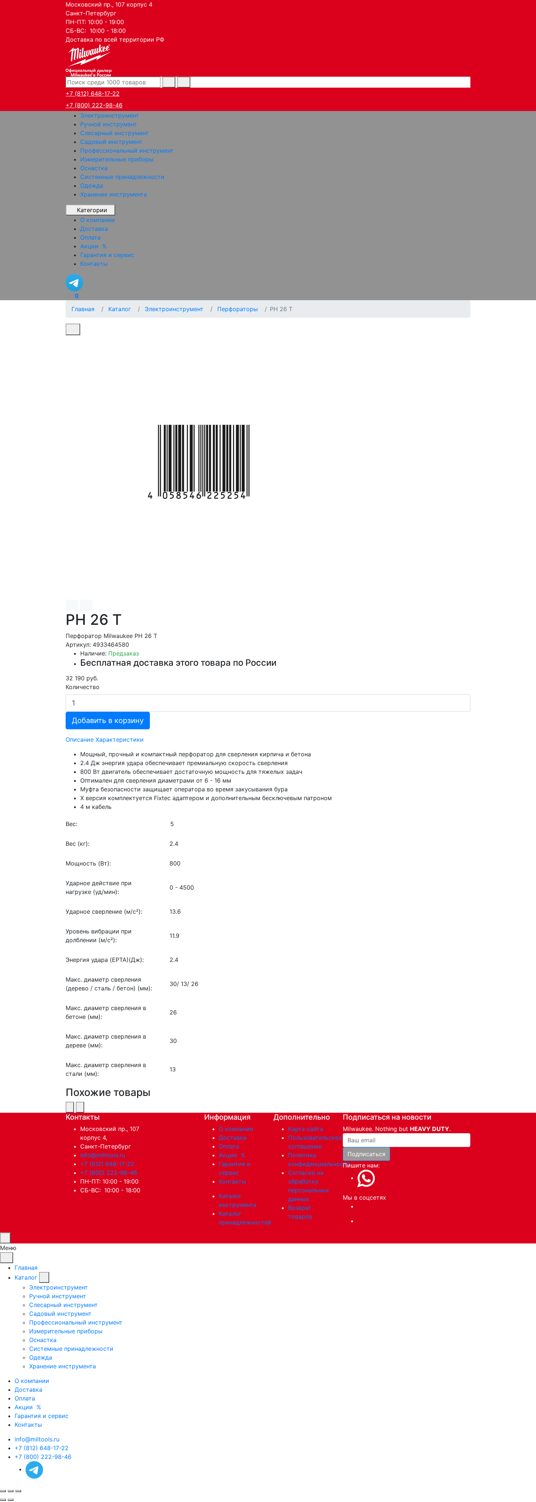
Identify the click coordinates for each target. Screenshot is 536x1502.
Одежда (91, 185)
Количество (83, 687)
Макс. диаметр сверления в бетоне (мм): (106, 1012)
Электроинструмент (109, 115)
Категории (92, 210)
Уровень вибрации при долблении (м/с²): (99, 936)
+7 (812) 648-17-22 (93, 93)
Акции (233, 1155)
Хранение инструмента (113, 194)
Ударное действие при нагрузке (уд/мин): (99, 887)
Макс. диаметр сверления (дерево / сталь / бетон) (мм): (109, 984)
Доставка (232, 1137)
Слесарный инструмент (114, 133)
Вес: (71, 824)
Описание (80, 739)
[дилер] (89, 59)
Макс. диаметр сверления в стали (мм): (106, 1069)
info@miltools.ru (102, 1155)
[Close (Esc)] (3, 1491)
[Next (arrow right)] (10, 1500)
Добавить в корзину (108, 720)
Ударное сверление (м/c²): (104, 911)
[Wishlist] (72, 605)
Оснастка (94, 168)
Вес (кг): (77, 843)
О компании (236, 1128)
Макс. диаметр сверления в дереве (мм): (106, 1041)
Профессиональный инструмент (127, 150)
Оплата (229, 1146)
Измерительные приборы (117, 159)
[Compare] (86, 605)
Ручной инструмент (108, 124)
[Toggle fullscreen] (10, 1491)
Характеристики (120, 739)
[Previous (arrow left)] (3, 1500)
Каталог (26, 1277)
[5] (320, 824)
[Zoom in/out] (18, 1491)
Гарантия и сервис (42, 1415)
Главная (26, 1267)
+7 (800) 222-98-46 (94, 105)
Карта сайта (305, 1128)
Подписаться (366, 1154)
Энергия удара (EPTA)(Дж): (105, 959)
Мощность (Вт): (88, 863)
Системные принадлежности (122, 176)
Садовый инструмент (111, 141)
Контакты (232, 1181)
